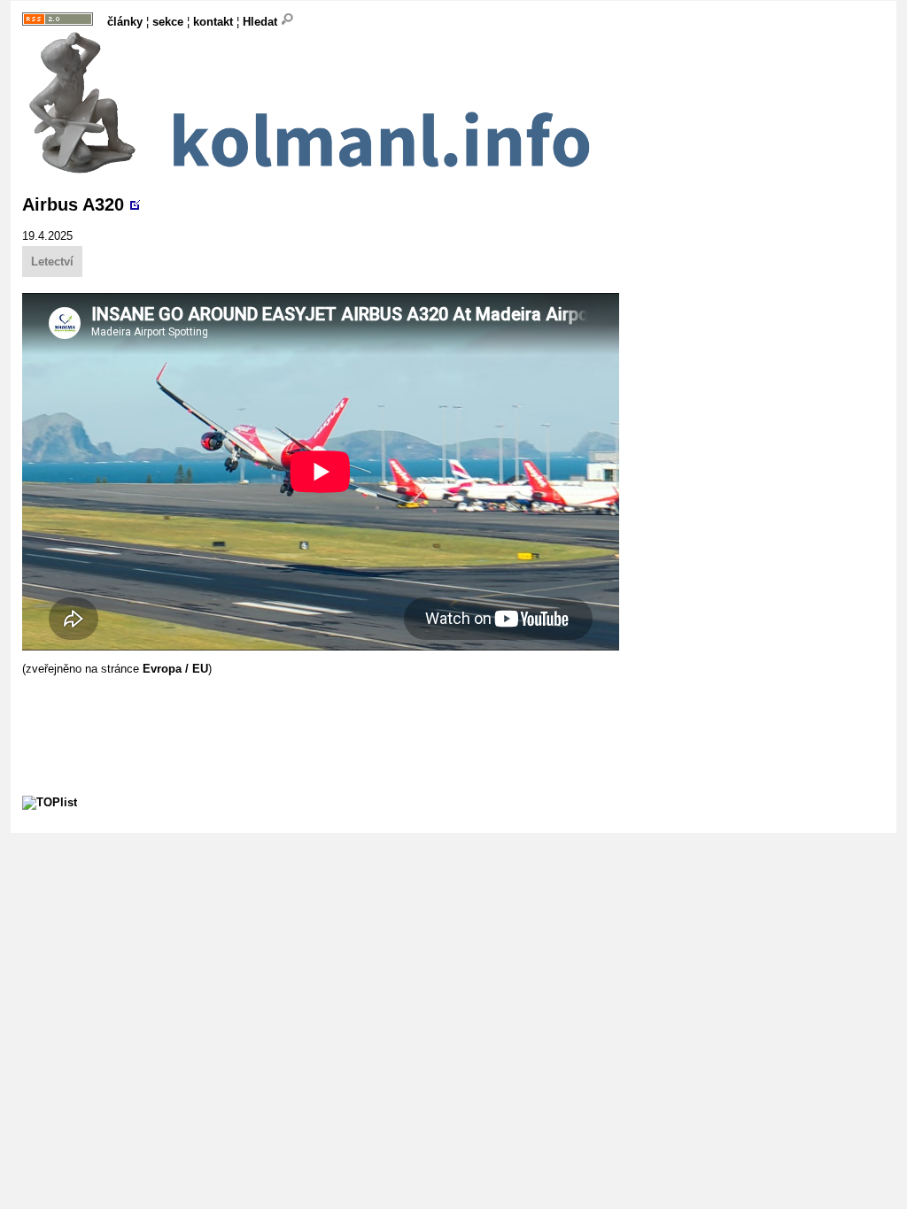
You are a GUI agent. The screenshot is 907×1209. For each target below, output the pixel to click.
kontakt (213, 21)
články (125, 21)
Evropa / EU (175, 668)
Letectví (52, 261)
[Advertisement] (344, 715)
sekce (167, 21)
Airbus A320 (73, 204)
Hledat (262, 21)
